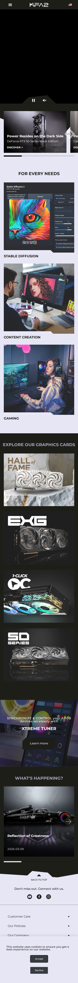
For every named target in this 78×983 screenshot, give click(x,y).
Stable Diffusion (21, 256)
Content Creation (22, 337)
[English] (70, 5)
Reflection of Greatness (28, 836)
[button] (13, 156)
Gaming (11, 418)
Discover (15, 147)
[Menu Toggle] (8, 5)
